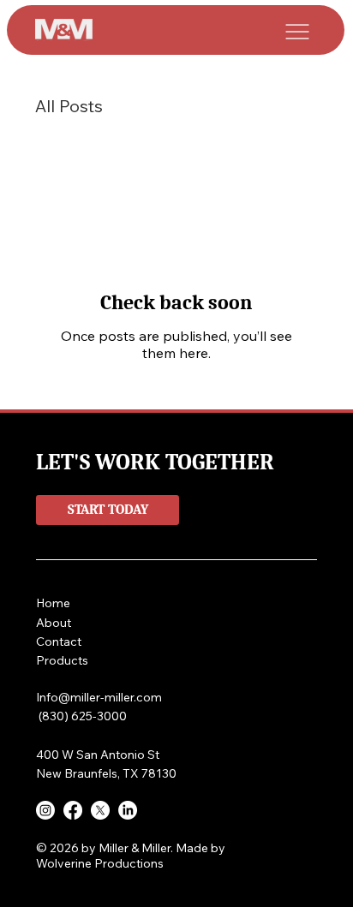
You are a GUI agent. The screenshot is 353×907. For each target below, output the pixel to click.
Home (55, 603)
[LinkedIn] (127, 810)
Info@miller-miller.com (99, 697)
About (55, 622)
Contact (58, 641)
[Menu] (298, 31)
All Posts (69, 105)
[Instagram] (45, 810)
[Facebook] (72, 810)
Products (62, 660)
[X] (100, 810)
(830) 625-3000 (81, 716)
